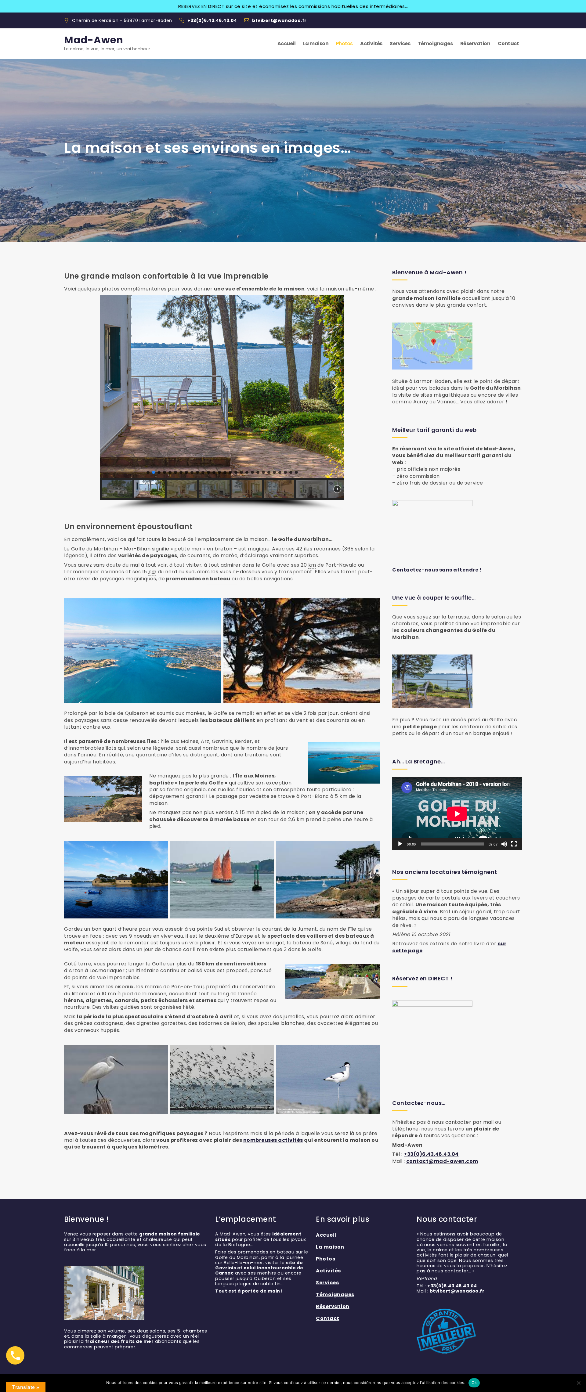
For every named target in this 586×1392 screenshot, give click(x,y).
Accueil (286, 43)
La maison (316, 43)
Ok (474, 1382)
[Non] (578, 1383)
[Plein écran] (514, 844)
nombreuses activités (273, 1140)
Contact (508, 43)
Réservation (475, 43)
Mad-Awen (93, 40)
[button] (109, 386)
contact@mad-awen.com (442, 1161)
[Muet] (504, 844)
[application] (457, 813)
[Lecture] (400, 844)
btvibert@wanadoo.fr (279, 20)
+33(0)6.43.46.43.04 (212, 20)
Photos (344, 43)
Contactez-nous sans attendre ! (437, 569)
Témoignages (435, 43)
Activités (371, 43)
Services (400, 43)
